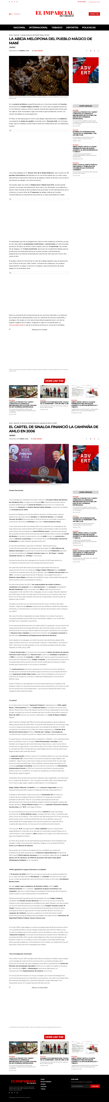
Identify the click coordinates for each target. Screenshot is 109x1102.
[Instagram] (12, 2)
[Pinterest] (94, 51)
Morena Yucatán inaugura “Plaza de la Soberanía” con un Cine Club (84, 133)
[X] (17, 2)
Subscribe (95, 1086)
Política (75, 130)
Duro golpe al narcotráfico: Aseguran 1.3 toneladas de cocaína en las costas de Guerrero (85, 167)
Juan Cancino (38, 50)
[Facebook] (9, 2)
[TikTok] (14, 2)
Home (11, 35)
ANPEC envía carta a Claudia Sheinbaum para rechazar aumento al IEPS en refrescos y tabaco (85, 149)
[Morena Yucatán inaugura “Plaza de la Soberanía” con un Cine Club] (54, 391)
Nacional (16, 35)
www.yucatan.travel (16, 325)
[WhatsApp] (98, 51)
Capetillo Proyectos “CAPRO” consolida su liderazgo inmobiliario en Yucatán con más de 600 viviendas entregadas (85, 115)
